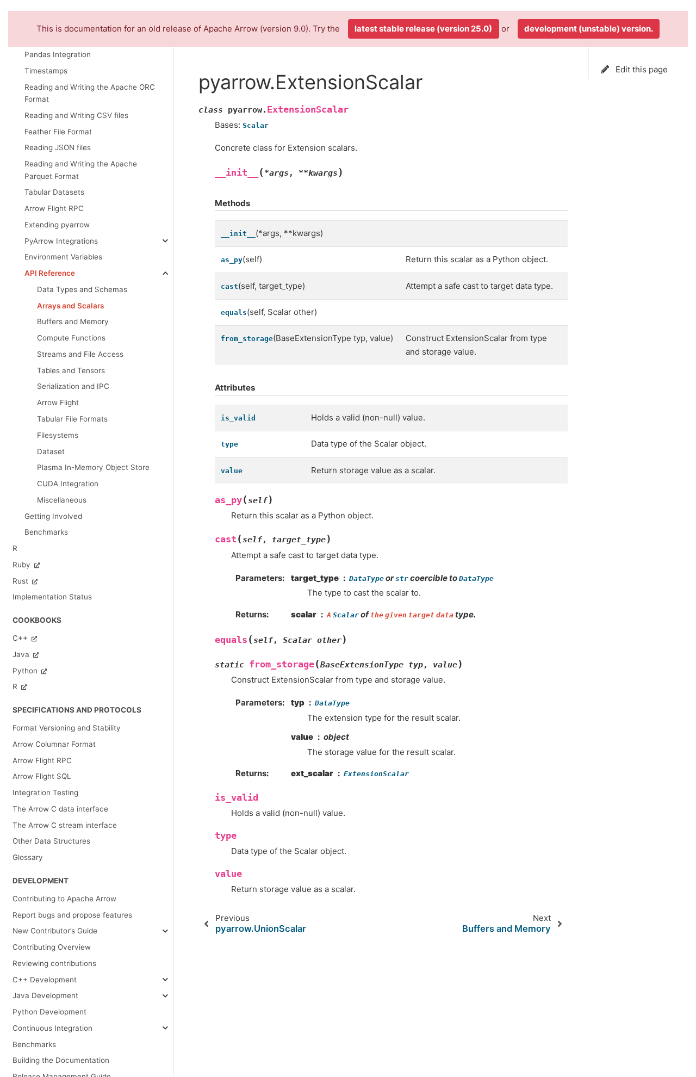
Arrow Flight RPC (54, 208)
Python (26, 670)
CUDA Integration (67, 483)
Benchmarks (46, 532)
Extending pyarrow (57, 224)
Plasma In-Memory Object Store (93, 467)
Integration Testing (45, 792)
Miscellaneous (61, 500)
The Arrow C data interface (60, 808)
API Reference (49, 273)
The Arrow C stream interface (65, 824)
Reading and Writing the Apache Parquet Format (80, 169)
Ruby (23, 564)
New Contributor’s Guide (55, 930)
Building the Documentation (61, 1060)
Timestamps (45, 70)
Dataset (51, 451)
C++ (21, 638)
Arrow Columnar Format (54, 744)
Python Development (49, 1011)
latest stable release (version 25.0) (423, 28)
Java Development (45, 995)
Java (22, 654)
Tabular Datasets (54, 192)
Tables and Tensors (71, 370)
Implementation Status (52, 596)
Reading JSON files (57, 147)
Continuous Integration (52, 1028)
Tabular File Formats (72, 418)
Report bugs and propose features (72, 914)
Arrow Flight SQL (42, 776)
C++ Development (45, 979)
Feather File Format (58, 131)
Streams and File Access (80, 354)
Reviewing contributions (54, 963)
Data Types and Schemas (82, 289)
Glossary (28, 857)
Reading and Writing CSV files (76, 115)
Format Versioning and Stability (67, 727)
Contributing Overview (52, 947)
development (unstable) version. (588, 28)
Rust (21, 580)
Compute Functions (71, 337)
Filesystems (57, 435)
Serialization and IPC (73, 386)
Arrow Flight (58, 402)
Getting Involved (53, 515)
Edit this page (640, 69)
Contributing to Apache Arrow (64, 898)
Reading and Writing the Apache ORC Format (89, 93)
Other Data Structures (51, 841)
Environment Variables (63, 256)
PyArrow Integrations (61, 240)
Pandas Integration (57, 54)
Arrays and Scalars (70, 305)
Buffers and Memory (73, 321)
